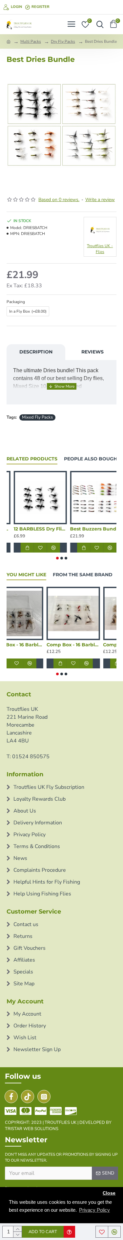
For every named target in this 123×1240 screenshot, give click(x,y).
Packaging (16, 301)
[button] (57, 558)
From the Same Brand (83, 575)
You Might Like (26, 575)
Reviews (92, 352)
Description (35, 352)
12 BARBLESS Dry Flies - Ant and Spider (89, 529)
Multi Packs (30, 41)
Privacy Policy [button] (94, 1210)
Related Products (32, 459)
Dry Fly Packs (63, 41)
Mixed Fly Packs (37, 417)
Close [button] (109, 1193)
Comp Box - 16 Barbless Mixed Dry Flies (88, 645)
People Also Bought (92, 459)
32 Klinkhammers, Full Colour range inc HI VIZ (33, 529)
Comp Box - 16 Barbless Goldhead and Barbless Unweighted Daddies (32, 645)
